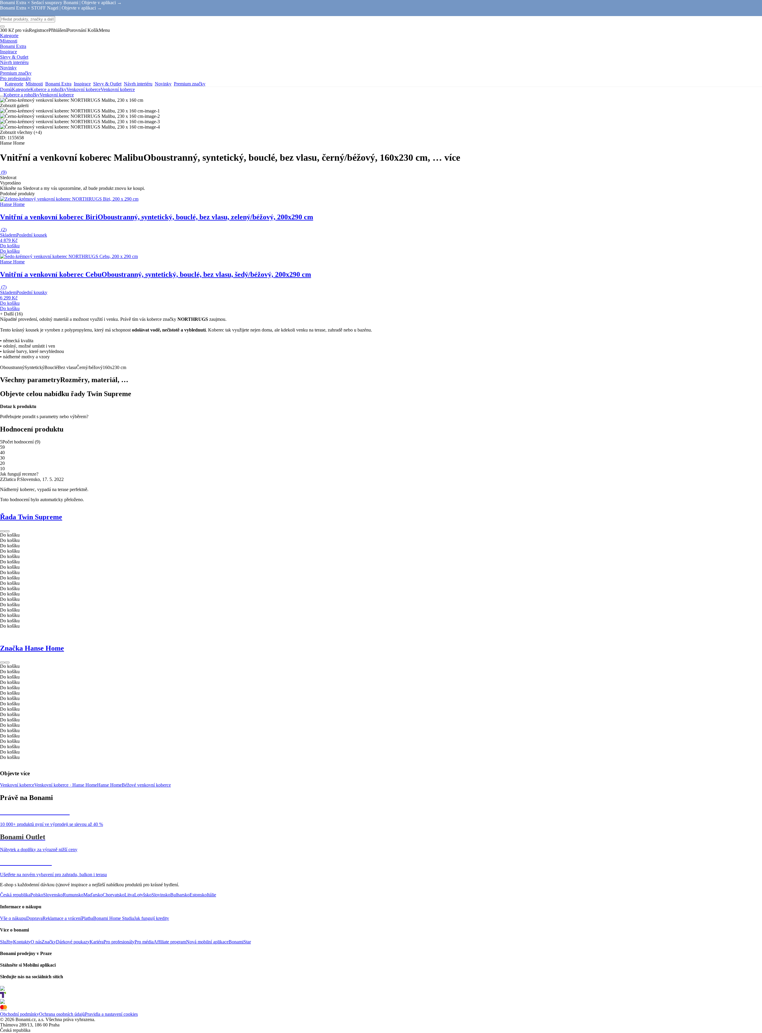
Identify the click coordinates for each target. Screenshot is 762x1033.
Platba (87, 918)
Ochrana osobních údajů (62, 1014)
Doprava (34, 918)
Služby (6, 941)
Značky (49, 941)
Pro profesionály (119, 941)
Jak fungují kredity (151, 918)
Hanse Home (109, 784)
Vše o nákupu (13, 918)
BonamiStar (240, 941)
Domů (6, 89)
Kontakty (22, 941)
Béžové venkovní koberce (146, 784)
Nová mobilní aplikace (207, 941)
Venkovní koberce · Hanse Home (65, 784)
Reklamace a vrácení (62, 918)
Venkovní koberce (118, 89)
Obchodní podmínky (19, 1014)
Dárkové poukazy (73, 941)
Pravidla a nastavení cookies (111, 1014)
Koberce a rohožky (48, 89)
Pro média (144, 941)
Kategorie (21, 89)
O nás (36, 941)
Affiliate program (170, 941)
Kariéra (97, 941)
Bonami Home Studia (113, 918)
